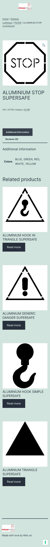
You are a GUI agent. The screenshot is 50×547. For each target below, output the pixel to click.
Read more (14, 247)
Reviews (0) (11, 139)
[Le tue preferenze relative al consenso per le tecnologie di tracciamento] (45, 542)
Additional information (17, 132)
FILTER (17, 22)
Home (6, 19)
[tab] (18, 132)
